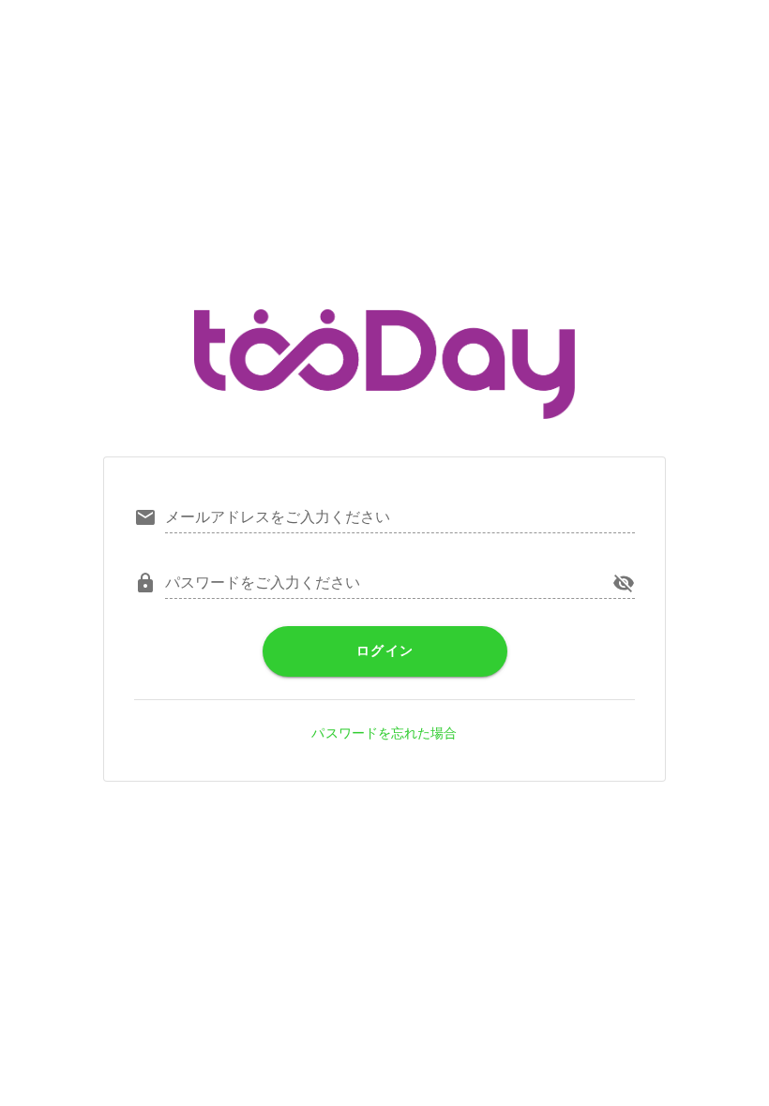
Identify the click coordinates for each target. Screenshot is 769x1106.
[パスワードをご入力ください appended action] (623, 583)
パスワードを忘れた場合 (384, 732)
